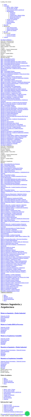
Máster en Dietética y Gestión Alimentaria (10, 274)
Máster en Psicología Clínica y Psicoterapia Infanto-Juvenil (15, 282)
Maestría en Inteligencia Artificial (8, 114)
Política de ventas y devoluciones (11, 406)
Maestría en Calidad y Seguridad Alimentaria (11, 140)
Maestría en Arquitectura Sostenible (9, 143)
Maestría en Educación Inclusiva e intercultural (12, 124)
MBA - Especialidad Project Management (10, 72)
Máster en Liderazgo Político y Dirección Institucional (13, 262)
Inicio (5, 295)
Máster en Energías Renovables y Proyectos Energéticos (14, 239)
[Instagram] (22, 414)
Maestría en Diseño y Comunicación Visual (11, 93)
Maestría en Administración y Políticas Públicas (12, 138)
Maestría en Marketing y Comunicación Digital (12, 97)
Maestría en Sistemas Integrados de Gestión (11, 112)
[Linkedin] (11, 414)
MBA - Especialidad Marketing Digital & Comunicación (14, 63)
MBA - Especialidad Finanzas (8, 60)
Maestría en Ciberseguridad (7, 121)
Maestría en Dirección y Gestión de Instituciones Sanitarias (15, 78)
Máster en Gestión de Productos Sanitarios (11, 281)
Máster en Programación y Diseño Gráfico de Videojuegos (14, 241)
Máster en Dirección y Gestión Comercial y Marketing (13, 205)
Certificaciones (7, 396)
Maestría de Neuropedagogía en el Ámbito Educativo (13, 125)
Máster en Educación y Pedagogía (9, 229)
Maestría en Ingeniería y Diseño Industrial (10, 142)
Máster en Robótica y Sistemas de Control (11, 259)
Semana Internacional (9, 299)
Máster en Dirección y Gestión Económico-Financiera (13, 224)
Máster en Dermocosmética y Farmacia (10, 284)
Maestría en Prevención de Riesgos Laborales (11, 110)
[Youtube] (16, 414)
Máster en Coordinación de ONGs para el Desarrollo (13, 263)
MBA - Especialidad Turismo (8, 71)
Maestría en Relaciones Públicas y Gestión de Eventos (13, 94)
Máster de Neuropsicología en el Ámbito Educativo (13, 228)
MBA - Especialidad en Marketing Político (11, 67)
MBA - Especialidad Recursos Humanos (10, 64)
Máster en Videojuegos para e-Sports (9, 243)
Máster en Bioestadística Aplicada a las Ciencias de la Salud (15, 277)
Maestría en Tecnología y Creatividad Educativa (12, 131)
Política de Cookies (8, 409)
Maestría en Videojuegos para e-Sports (10, 123)
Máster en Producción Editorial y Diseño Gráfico (12, 206)
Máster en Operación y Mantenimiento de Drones (12, 251)
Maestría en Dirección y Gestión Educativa (11, 127)
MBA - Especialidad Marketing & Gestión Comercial (13, 61)
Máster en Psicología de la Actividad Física (11, 276)
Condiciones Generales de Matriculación (13, 411)
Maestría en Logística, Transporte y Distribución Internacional (15, 82)
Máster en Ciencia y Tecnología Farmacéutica (11, 285)
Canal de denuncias (8, 410)
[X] (7, 414)
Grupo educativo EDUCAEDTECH (12, 392)
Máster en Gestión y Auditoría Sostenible (10, 235)
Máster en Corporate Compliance (8, 266)
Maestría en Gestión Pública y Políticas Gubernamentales (14, 135)
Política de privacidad (9, 407)
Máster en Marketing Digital (7, 209)
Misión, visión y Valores (9, 389)
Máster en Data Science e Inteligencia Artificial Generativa (14, 258)
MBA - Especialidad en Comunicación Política (12, 168)
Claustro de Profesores (9, 395)
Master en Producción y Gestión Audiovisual (11, 213)
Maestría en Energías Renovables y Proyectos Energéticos (14, 109)
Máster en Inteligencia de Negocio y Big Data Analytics (14, 252)
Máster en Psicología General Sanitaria (10, 280)
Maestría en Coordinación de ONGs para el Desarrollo (13, 136)
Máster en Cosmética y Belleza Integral (10, 278)
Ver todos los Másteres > (6, 39)
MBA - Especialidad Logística (8, 59)
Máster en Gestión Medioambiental (9, 240)
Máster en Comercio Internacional (9, 217)
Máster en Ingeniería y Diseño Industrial (10, 289)
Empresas (6, 399)
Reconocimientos (8, 397)
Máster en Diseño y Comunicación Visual (10, 210)
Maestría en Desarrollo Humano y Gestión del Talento (13, 104)
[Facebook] (3, 414)
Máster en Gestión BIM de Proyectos (9, 286)
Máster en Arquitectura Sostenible (9, 288)
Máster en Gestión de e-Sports (8, 247)
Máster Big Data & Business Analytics (10, 255)
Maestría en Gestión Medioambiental (9, 113)
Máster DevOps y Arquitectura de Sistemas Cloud (12, 254)
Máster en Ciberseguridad (7, 248)
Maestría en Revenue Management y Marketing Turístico (14, 108)
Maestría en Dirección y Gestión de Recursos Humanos (14, 102)
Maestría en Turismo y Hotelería (8, 106)
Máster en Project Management (8, 166)
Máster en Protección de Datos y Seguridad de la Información (15, 256)
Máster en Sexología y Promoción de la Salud (11, 231)
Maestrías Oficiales (8, 297)
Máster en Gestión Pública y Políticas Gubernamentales (14, 261)
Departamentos (7, 393)
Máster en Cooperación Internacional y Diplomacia (13, 267)
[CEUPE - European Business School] (10, 291)
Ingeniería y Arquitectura (6, 292)
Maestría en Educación (6, 134)
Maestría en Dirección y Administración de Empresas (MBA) (15, 65)
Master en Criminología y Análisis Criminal (11, 269)
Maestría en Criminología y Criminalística (10, 139)
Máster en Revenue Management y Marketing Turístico (14, 194)
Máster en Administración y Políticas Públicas (11, 265)
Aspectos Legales (8, 405)
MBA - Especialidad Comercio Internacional (11, 76)
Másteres (6, 296)
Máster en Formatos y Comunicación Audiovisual (12, 211)
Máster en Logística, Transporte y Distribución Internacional (15, 218)
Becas (5, 300)
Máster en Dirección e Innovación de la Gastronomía (13, 270)
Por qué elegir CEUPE (9, 391)
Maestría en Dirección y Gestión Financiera (11, 87)
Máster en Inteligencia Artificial (8, 250)
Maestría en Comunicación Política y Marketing (12, 95)
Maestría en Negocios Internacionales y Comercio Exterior (14, 83)
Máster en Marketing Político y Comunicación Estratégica (14, 207)
